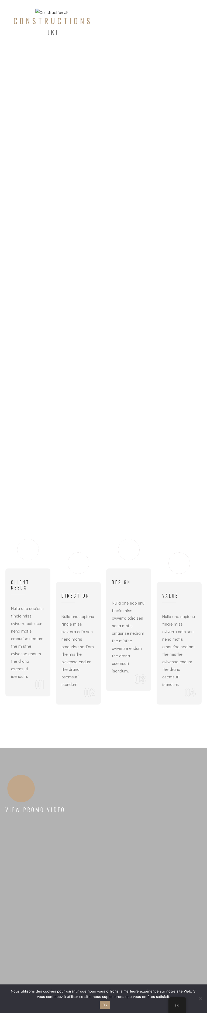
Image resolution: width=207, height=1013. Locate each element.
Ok (104, 1005)
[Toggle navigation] (176, 23)
